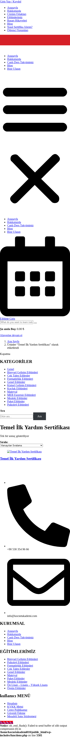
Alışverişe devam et (11, 335)
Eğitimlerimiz (14, 17)
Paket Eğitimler (16, 678)
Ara (2, 410)
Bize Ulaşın (13, 68)
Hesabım (12, 703)
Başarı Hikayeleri (17, 20)
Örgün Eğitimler (16, 688)
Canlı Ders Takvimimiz (20, 62)
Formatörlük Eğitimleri (20, 665)
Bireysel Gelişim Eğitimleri (22, 659)
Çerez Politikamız (17, 709)
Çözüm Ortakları (16, 14)
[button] (35, 144)
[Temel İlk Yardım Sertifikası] (24, 451)
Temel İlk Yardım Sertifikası (20, 458)
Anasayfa (12, 7)
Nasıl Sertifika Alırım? (19, 26)
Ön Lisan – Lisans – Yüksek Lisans (27, 684)
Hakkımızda (14, 10)
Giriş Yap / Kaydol (10, 1)
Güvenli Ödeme (16, 713)
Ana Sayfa (13, 341)
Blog (10, 23)
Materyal (12, 675)
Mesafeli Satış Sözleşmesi (21, 716)
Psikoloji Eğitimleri (18, 662)
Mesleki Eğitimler (17, 681)
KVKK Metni (15, 706)
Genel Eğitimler (16, 672)
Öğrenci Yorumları (17, 30)
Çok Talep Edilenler (18, 668)
